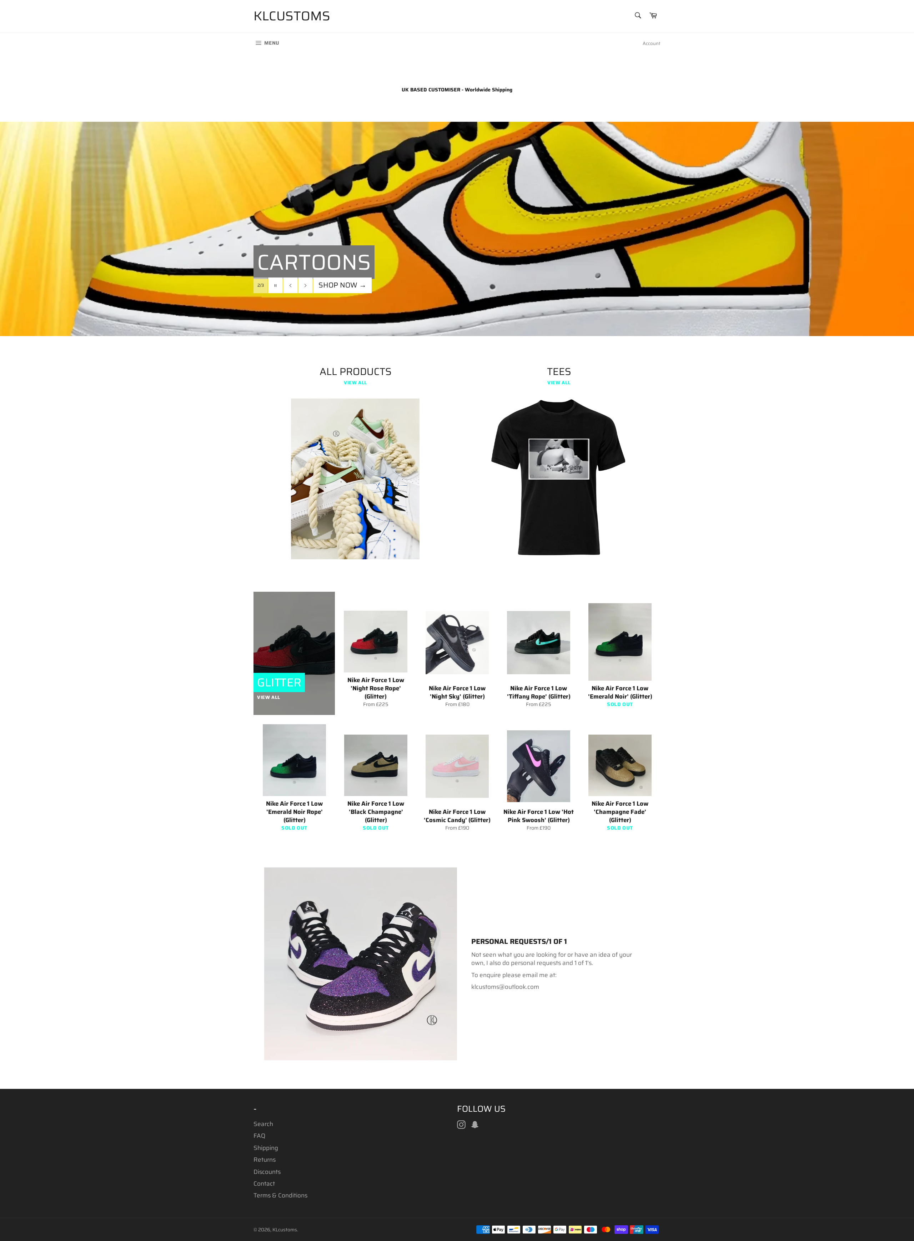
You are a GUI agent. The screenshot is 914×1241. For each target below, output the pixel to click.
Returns (264, 1159)
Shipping (265, 1147)
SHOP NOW (342, 299)
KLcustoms (291, 16)
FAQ (259, 1135)
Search (263, 1124)
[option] (457, 229)
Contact (264, 1183)
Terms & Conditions (280, 1195)
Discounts (267, 1171)
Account (652, 43)
